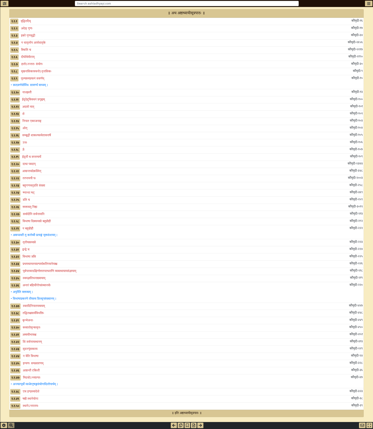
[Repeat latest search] (11, 425)
